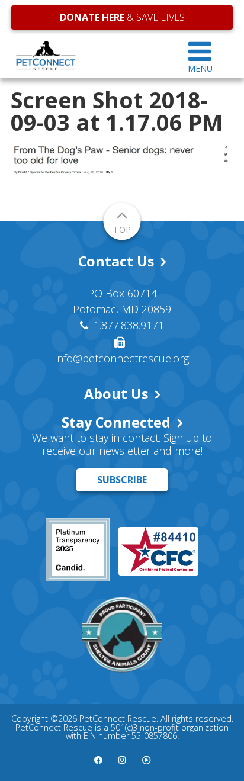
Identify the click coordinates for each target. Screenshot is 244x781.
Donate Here (92, 17)
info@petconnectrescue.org (122, 358)
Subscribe (122, 479)
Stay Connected (116, 422)
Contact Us (116, 261)
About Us (116, 393)
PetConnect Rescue (88, 55)
